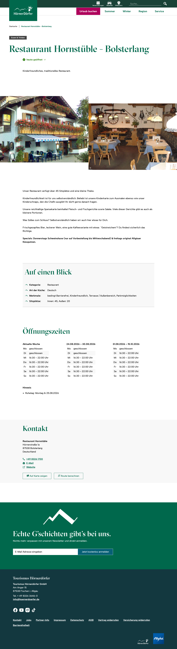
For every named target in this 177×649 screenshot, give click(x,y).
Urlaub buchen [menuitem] (88, 11)
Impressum (60, 620)
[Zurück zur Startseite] (23, 10)
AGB (91, 620)
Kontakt (17, 620)
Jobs (28, 620)
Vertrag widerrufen (108, 620)
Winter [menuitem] (127, 11)
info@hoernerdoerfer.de (26, 599)
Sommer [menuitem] (110, 11)
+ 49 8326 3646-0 (27, 595)
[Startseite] (143, 641)
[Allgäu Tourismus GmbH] (158, 638)
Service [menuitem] (159, 11)
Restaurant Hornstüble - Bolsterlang (36, 26)
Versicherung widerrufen (136, 620)
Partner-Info (42, 620)
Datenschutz (77, 620)
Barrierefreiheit (21, 625)
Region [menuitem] (143, 11)
